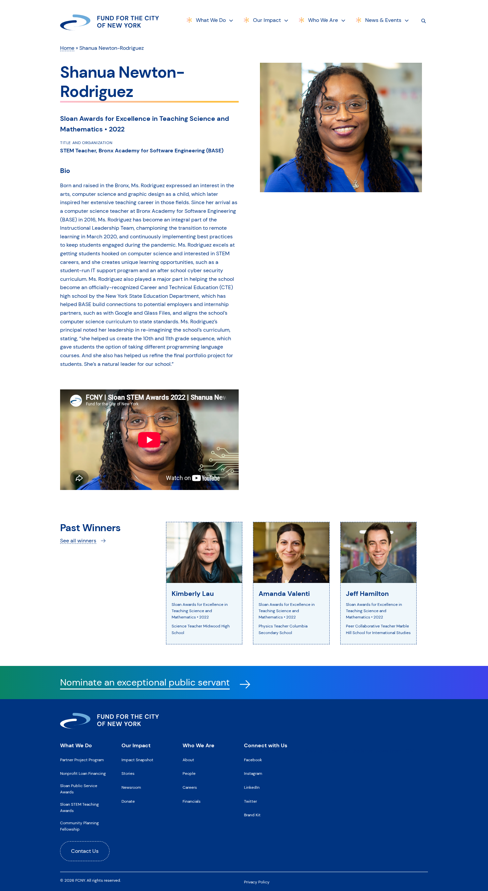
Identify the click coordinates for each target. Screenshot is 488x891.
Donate (128, 801)
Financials (192, 801)
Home (67, 47)
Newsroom (131, 787)
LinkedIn (252, 787)
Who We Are (323, 20)
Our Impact (267, 20)
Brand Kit (252, 815)
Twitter (250, 801)
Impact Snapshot (137, 760)
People (189, 773)
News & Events (383, 20)
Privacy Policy (257, 882)
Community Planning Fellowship (79, 826)
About (188, 760)
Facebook (253, 760)
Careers (190, 787)
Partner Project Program (82, 760)
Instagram (253, 773)
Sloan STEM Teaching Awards (79, 807)
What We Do (211, 20)
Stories (128, 773)
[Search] (423, 20)
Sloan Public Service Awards (78, 789)
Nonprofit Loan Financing (83, 773)
